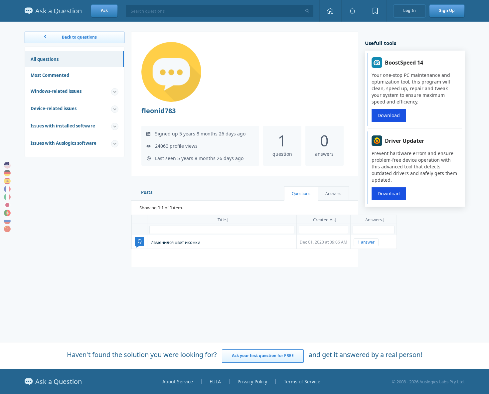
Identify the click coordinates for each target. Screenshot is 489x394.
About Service (177, 381)
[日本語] (7, 205)
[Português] (7, 213)
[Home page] (330, 11)
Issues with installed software (63, 126)
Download (389, 115)
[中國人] (7, 229)
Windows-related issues (56, 91)
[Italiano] (7, 197)
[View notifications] (352, 11)
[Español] (7, 181)
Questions (301, 193)
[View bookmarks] (375, 11)
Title (222, 220)
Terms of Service (302, 381)
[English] (7, 165)
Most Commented (50, 75)
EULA (215, 381)
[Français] (7, 189)
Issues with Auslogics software (63, 143)
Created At (323, 220)
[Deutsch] (7, 173)
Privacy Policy (252, 381)
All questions (45, 59)
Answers (333, 193)
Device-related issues (54, 108)
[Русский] (7, 221)
